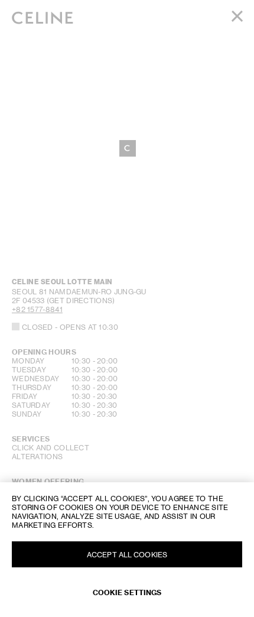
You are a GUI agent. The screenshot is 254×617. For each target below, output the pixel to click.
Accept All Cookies (127, 554)
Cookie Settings (127, 592)
